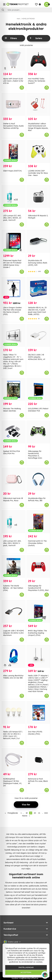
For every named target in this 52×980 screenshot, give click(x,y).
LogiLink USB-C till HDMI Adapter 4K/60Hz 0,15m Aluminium (13, 633)
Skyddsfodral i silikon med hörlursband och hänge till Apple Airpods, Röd (38, 127)
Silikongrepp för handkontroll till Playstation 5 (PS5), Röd (38, 588)
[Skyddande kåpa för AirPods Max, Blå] (38, 479)
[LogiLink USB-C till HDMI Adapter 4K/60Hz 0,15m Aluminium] (13, 611)
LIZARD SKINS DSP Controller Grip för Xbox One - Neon (38, 173)
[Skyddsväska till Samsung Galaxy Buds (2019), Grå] (38, 241)
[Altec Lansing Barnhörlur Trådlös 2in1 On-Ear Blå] (13, 656)
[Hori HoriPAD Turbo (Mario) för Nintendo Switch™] (38, 59)
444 (46, 813)
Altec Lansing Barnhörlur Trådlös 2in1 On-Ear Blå (13, 676)
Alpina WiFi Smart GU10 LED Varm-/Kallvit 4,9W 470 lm (13, 81)
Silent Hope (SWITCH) (12, 171)
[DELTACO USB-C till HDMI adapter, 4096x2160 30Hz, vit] (38, 335)
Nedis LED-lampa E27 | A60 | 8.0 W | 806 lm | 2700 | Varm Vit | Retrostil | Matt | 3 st (12, 735)
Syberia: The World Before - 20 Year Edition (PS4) (13, 588)
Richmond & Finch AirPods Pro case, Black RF (38, 781)
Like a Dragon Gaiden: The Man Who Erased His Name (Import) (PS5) (12, 310)
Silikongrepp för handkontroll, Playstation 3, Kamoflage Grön (35, 454)
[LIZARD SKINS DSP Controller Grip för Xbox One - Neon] (38, 151)
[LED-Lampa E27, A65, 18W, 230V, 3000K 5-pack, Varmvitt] (13, 521)
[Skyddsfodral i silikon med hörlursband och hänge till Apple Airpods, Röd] (38, 104)
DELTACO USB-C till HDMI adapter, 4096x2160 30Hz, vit (36, 357)
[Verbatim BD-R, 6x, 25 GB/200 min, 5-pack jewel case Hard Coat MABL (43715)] (38, 288)
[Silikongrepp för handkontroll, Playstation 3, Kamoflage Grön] (38, 432)
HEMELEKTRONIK (28, 19)
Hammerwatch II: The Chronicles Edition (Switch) (37, 543)
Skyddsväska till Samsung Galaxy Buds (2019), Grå (37, 262)
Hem (18, 19)
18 (27, 813)
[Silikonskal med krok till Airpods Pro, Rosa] (13, 479)
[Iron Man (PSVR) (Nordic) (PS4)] (38, 712)
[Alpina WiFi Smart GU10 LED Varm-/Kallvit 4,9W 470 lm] (13, 59)
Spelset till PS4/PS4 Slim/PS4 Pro (11, 452)
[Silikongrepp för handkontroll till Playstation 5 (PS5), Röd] (38, 566)
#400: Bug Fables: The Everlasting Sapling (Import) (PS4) (37, 633)
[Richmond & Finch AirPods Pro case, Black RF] (38, 759)
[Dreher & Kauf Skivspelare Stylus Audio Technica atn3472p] (13, 104)
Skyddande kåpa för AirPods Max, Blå (37, 499)
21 (39, 813)
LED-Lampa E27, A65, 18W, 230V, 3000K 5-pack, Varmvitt (12, 543)
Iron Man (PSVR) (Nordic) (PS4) (35, 733)
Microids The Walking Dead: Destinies (12, 409)
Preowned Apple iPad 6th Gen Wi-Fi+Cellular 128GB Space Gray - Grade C (12, 263)
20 (35, 813)
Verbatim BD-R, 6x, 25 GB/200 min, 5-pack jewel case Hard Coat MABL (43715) (37, 310)
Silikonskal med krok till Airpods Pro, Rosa (13, 499)
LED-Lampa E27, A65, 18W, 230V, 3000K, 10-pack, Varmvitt (12, 217)
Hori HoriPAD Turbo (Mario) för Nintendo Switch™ (36, 81)
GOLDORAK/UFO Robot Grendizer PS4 (38, 409)
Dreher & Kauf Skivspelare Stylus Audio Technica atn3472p (13, 125)
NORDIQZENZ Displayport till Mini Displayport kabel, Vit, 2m (12, 782)
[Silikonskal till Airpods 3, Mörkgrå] (38, 196)
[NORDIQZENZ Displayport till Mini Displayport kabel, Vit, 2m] (13, 759)
